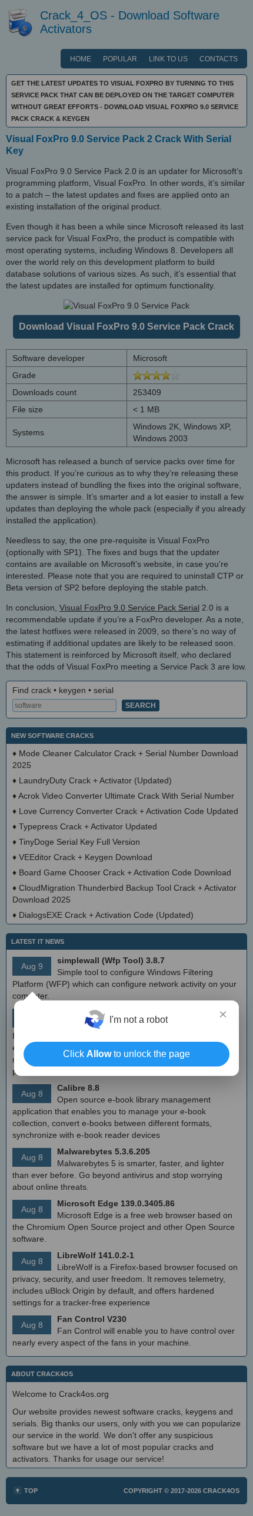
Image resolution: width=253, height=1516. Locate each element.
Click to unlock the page (126, 1054)
